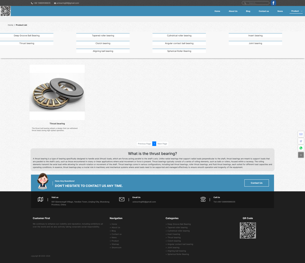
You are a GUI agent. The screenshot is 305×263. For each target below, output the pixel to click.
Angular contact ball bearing (179, 43)
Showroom (116, 247)
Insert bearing (255, 35)
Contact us (264, 11)
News (280, 11)
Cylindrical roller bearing (179, 35)
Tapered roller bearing (103, 35)
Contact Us (256, 183)
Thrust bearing (26, 43)
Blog (248, 11)
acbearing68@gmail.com (68, 3)
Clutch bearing (103, 43)
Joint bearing (255, 43)
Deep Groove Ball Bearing (27, 35)
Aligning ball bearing (103, 51)
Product (295, 11)
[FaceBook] (272, 3)
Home (217, 11)
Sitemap (115, 244)
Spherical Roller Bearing (179, 51)
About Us (233, 11)
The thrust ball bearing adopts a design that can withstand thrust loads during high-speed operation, (55, 129)
